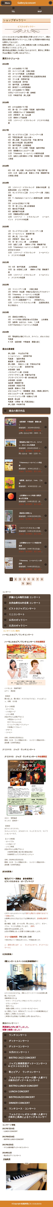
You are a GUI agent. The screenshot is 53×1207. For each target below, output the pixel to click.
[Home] (50, 3)
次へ (29, 583)
